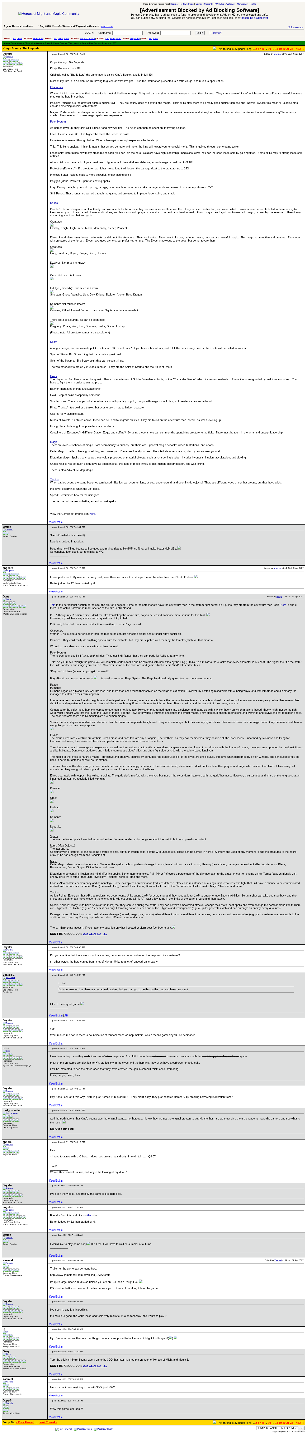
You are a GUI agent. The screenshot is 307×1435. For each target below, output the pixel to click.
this (89, 1215)
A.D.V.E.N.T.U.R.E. (95, 933)
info (14, 38)
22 (291, 48)
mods (60, 38)
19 (280, 48)
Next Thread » (48, 1422)
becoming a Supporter (254, 17)
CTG (86, 38)
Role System (58, 121)
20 (284, 48)
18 (276, 48)
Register (216, 32)
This (52, 604)
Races (54, 202)
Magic (53, 441)
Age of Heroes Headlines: (19, 26)
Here (283, 604)
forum (19, 38)
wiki (131, 38)
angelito (277, 568)
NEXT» (300, 48)
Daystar (277, 54)
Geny (279, 596)
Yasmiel (278, 1260)
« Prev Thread (25, 1422)
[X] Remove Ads (295, 27)
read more (107, 26)
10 (269, 48)
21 (287, 48)
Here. (92, 513)
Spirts (53, 341)
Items (53, 376)
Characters (56, 87)
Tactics (54, 479)
